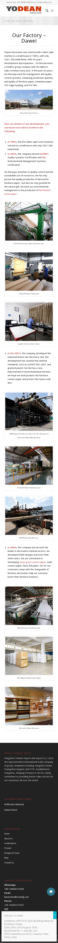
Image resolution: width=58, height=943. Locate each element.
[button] (51, 891)
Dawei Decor (11, 809)
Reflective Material (14, 804)
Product (7, 848)
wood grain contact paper (32, 562)
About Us (8, 838)
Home (7, 833)
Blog (6, 857)
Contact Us (9, 862)
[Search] (45, 10)
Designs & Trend (11, 853)
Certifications (10, 843)
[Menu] (52, 10)
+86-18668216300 (14, 888)
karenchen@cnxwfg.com (41, 2)
